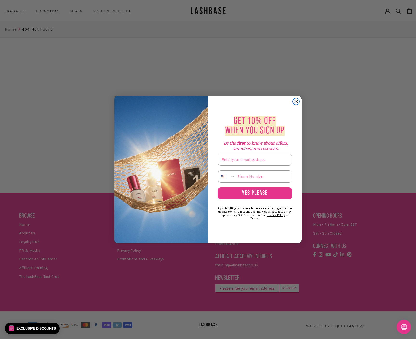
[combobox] (226, 176)
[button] (32, 328)
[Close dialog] (296, 101)
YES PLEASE (255, 193)
